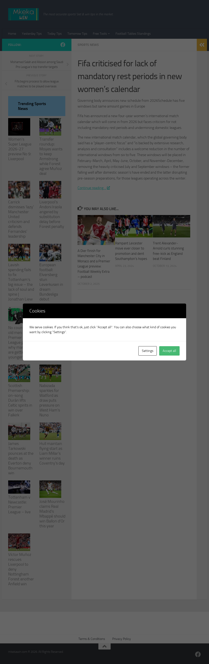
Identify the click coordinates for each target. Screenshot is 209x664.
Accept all (169, 351)
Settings (147, 351)
